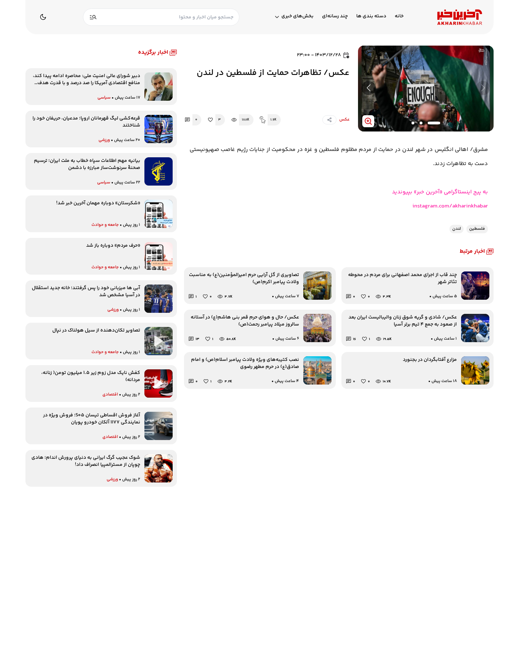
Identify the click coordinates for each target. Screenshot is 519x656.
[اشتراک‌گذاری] (329, 119)
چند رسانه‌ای (335, 16)
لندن (456, 229)
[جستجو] (93, 17)
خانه (399, 16)
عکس (344, 119)
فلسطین (477, 229)
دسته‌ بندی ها (371, 16)
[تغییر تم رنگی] (43, 17)
